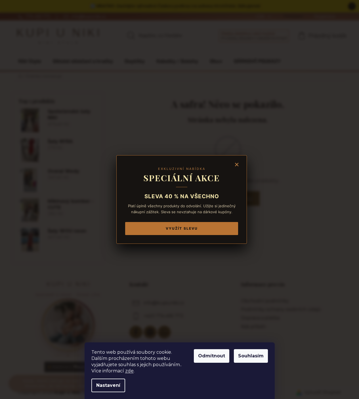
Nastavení (108, 385)
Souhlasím (251, 356)
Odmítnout (211, 356)
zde (129, 371)
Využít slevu (182, 228)
